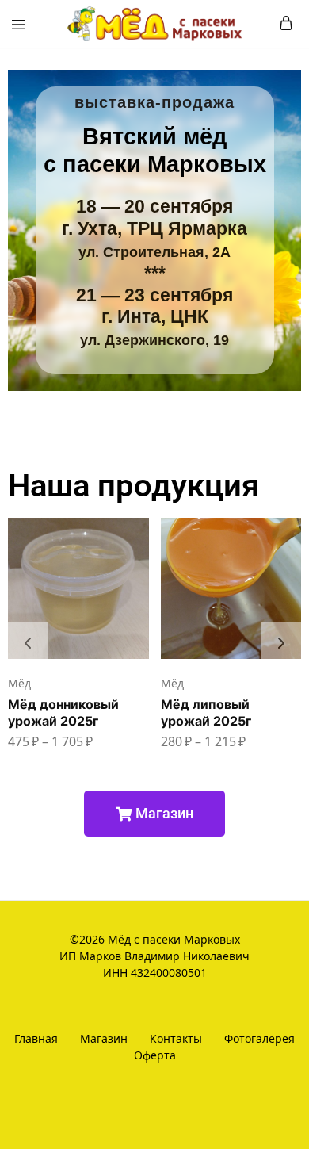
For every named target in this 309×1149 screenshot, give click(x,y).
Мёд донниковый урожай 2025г (63, 712)
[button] (28, 642)
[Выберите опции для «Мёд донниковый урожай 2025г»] (138, 536)
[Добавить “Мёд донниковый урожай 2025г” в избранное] (138, 585)
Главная (36, 1038)
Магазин (104, 1038)
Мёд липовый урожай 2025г (206, 712)
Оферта (155, 1055)
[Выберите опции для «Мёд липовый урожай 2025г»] (290, 536)
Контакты (176, 1038)
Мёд (19, 683)
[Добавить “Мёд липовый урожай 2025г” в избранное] (290, 585)
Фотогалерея (259, 1038)
